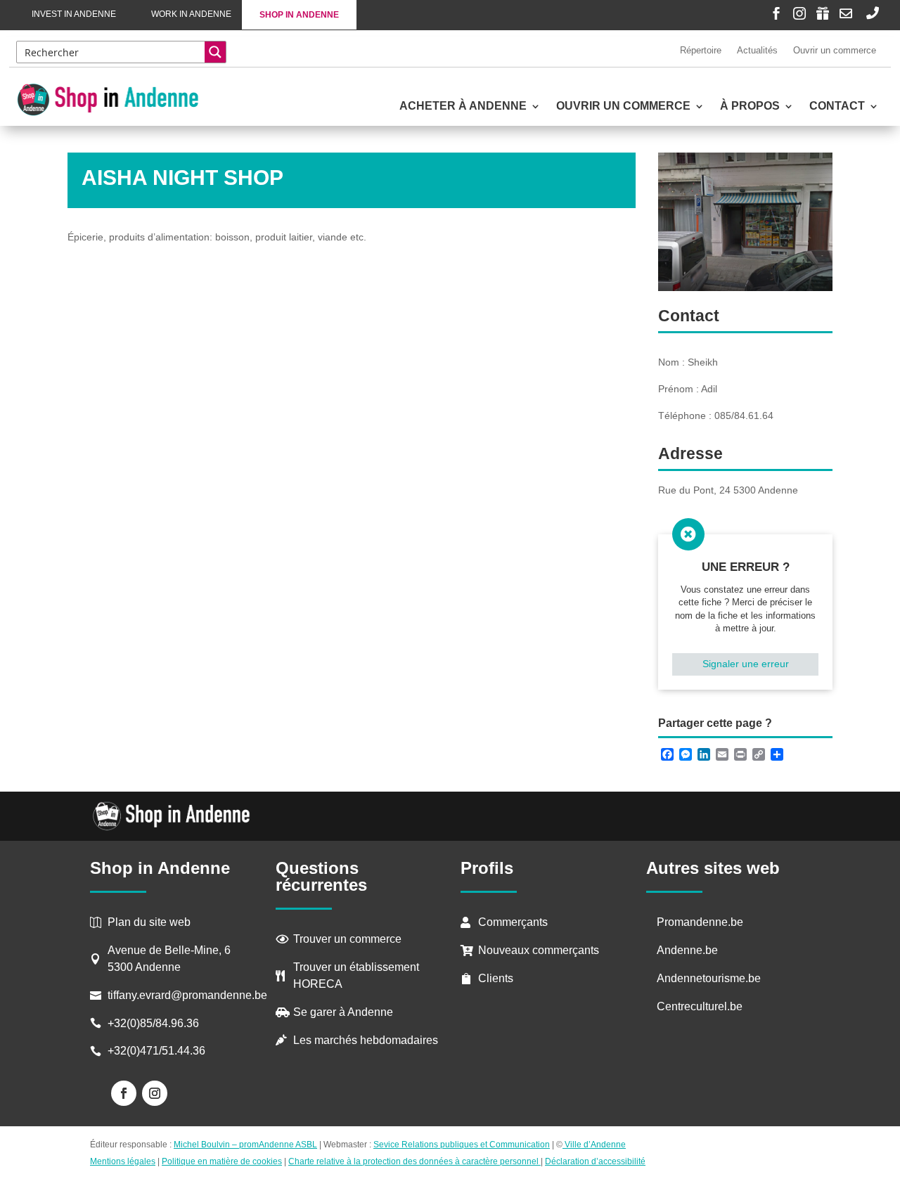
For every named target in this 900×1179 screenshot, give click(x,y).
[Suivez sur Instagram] (154, 1093)
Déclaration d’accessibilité (595, 1161)
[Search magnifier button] (215, 52)
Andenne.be (687, 950)
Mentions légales (122, 1161)
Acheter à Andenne (463, 106)
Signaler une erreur (745, 663)
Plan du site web (149, 922)
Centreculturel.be (699, 1006)
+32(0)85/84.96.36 (153, 1023)
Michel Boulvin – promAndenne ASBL (245, 1144)
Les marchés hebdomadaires (365, 1040)
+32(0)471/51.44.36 (158, 1051)
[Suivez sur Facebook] (123, 1093)
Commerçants (513, 922)
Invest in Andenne (74, 14)
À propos (750, 106)
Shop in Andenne (299, 15)
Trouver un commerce (347, 939)
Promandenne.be (700, 922)
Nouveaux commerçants (538, 950)
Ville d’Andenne (595, 1144)
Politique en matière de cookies (222, 1161)
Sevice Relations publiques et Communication (461, 1144)
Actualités (757, 50)
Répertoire (700, 50)
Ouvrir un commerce (834, 50)
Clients (495, 978)
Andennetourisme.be (709, 978)
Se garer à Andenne (343, 1012)
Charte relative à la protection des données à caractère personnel (414, 1161)
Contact (837, 106)
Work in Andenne (191, 14)
